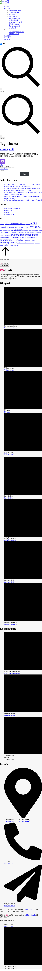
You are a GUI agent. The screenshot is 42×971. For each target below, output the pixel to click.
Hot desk (12, 14)
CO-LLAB (8, 210)
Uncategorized (9, 214)
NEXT (6, 38)
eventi (20, 230)
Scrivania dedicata (15, 10)
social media (31, 243)
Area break (12, 28)
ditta (1, 230)
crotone (34, 226)
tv (17, 245)
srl (9, 245)
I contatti (7, 39)
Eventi (6, 212)
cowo (15, 227)
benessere (18, 224)
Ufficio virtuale (14, 24)
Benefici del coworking (12, 208)
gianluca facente (34, 232)
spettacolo (37, 243)
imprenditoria (31, 234)
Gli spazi (7, 8)
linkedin (8, 237)
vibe (1, 165)
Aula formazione (14, 18)
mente (24, 237)
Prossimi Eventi (14, 34)
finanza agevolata (36, 230)
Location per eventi (15, 22)
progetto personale (8, 242)
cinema (28, 224)
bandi (11, 224)
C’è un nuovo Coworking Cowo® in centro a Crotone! (23, 200)
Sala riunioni (13, 16)
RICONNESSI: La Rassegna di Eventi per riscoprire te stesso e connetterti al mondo (23, 193)
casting (24, 224)
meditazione (16, 237)
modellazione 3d (32, 237)
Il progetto (7, 36)
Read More (4, 169)
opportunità (6, 239)
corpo (11, 227)
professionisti (27, 240)
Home (6, 6)
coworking (23, 226)
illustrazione (8, 235)
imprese (2, 237)
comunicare (4, 227)
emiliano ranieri (6, 230)
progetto (34, 240)
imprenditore (17, 234)
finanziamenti (5, 232)
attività (7, 224)
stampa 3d (13, 245)
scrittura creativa (22, 243)
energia (14, 230)
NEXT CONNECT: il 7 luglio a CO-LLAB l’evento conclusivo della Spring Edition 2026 (22, 185)
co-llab (33, 223)
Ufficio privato (14, 12)
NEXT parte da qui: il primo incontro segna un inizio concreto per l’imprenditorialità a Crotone (22, 189)
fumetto (26, 232)
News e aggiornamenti (16, 32)
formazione (19, 232)
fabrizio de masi (27, 230)
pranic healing (17, 240)
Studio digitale (13, 20)
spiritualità (4, 245)
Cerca (2, 171)
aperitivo (2, 224)
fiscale (13, 232)
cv (40, 227)
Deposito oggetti (14, 26)
